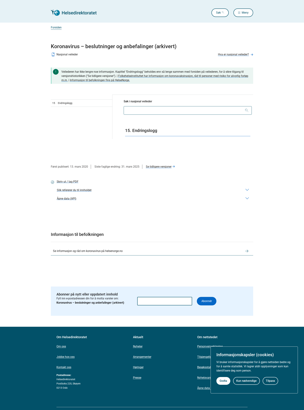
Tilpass (270, 381)
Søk (218, 12)
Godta (223, 381)
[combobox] (188, 110)
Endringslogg (62, 103)
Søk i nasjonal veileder (138, 101)
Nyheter (137, 346)
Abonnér (206, 301)
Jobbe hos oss (65, 356)
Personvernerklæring (210, 346)
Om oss (61, 346)
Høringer (138, 367)
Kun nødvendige (246, 381)
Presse (137, 377)
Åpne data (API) (207, 388)
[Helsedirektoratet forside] (76, 13)
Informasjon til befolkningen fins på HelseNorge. (100, 80)
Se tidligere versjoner (159, 166)
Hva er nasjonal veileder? (233, 54)
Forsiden (56, 27)
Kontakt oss (63, 367)
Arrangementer (142, 356)
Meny (245, 12)
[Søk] (246, 110)
